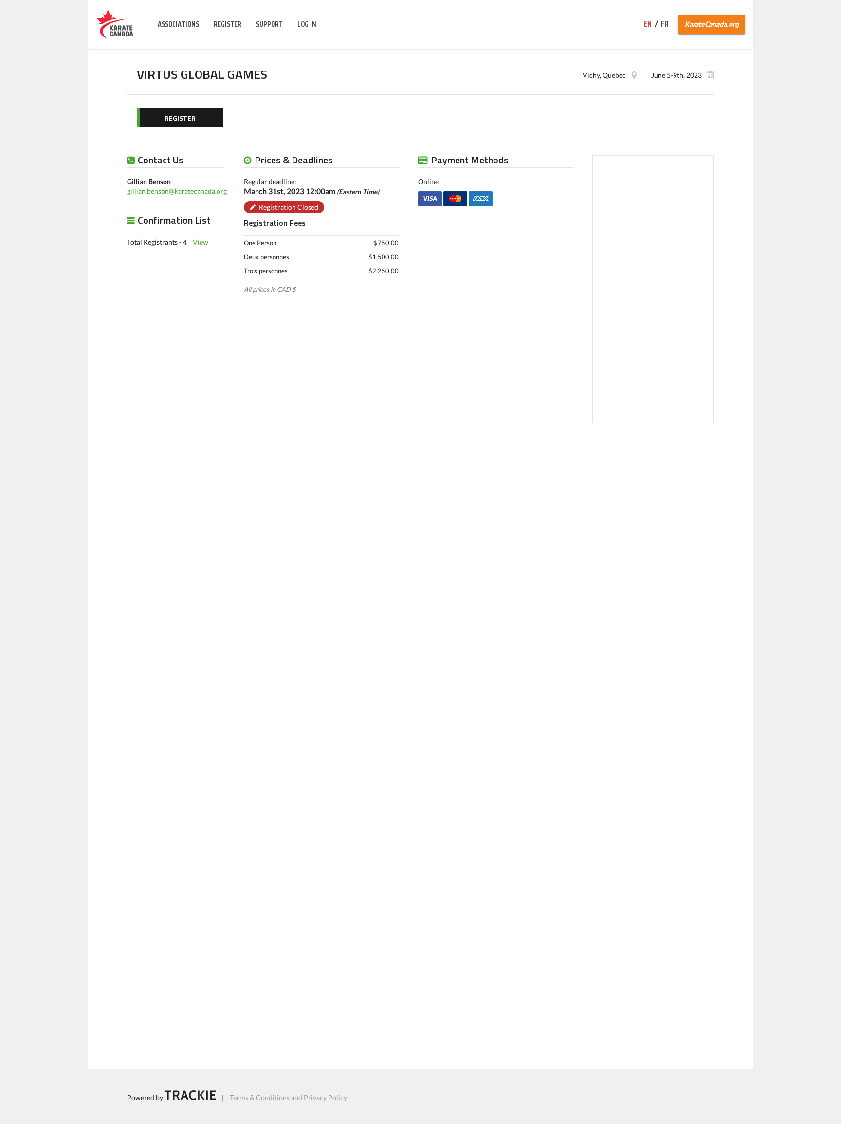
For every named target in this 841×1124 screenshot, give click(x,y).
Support (269, 24)
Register (227, 24)
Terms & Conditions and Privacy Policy (288, 1097)
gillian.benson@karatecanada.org (177, 190)
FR (665, 24)
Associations (178, 24)
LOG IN (306, 24)
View (200, 241)
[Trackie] (190, 1097)
